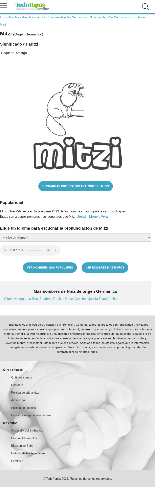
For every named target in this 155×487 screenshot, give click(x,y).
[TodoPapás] (32, 10)
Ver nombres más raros (105, 267)
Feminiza (17, 460)
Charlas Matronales (24, 438)
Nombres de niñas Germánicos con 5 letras (117, 17)
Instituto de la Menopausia (28, 453)
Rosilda (59, 299)
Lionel (94, 216)
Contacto (17, 385)
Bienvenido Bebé (22, 445)
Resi (35, 299)
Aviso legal (18, 400)
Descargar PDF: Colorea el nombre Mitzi (75, 186)
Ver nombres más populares (50, 267)
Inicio (3, 17)
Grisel (69, 299)
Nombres (15, 17)
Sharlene (46, 299)
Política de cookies (23, 407)
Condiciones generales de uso (31, 415)
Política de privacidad (25, 392)
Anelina (112, 299)
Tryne (103, 299)
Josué (82, 216)
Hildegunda (23, 299)
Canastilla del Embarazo (27, 430)
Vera (104, 216)
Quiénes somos (21, 377)
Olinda (9, 299)
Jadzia (93, 299)
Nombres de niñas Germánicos (67, 17)
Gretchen (81, 299)
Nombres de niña (34, 17)
